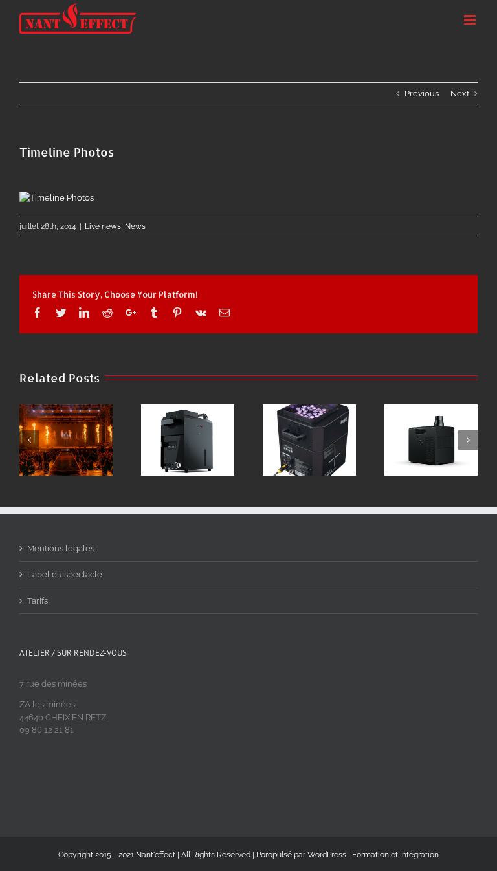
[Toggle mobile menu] (471, 20)
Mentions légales (60, 548)
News (135, 226)
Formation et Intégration (395, 854)
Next (459, 93)
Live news (103, 226)
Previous (421, 93)
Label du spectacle (64, 574)
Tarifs (37, 601)
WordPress (326, 854)
